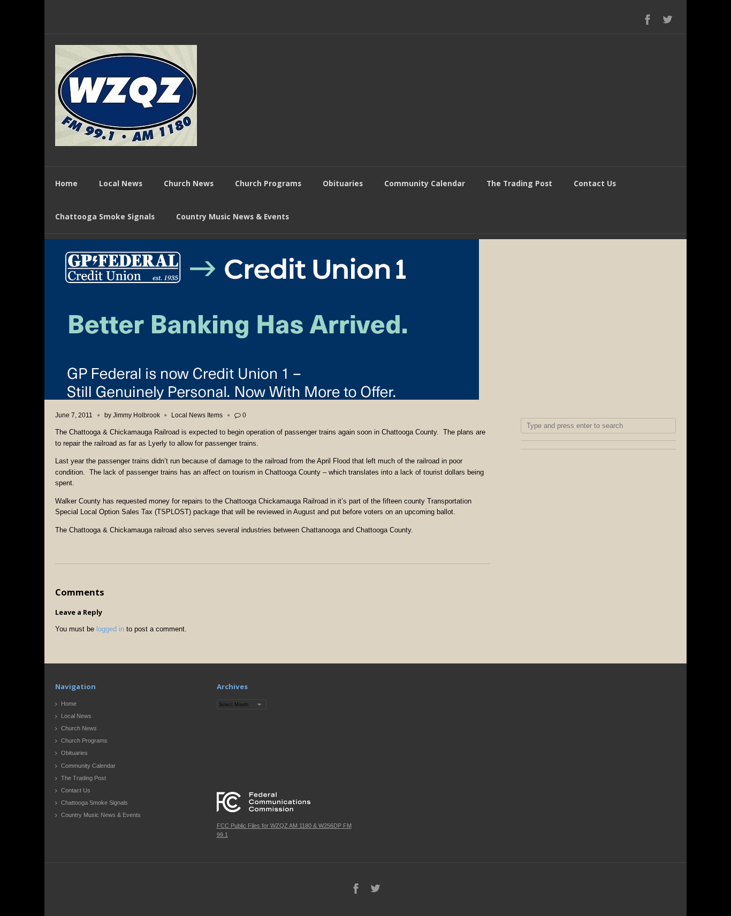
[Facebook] (647, 19)
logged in (110, 629)
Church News (189, 183)
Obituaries (343, 183)
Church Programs (268, 183)
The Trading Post (519, 183)
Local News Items (197, 415)
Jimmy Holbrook (136, 415)
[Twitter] (667, 19)
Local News (120, 183)
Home (66, 183)
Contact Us (595, 183)
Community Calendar (424, 183)
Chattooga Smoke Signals (105, 216)
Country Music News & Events (232, 216)
